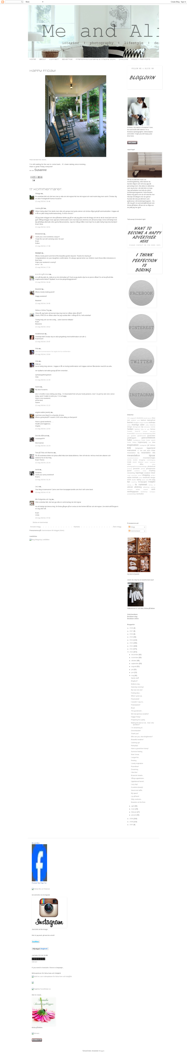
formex (152, 429)
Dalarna (152, 425)
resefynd (147, 473)
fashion (137, 429)
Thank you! (135, 733)
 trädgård (131, 418)
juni (132, 672)
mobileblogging (151, 460)
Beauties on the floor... (138, 802)
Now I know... (135, 754)
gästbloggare (131, 438)
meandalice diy (133, 453)
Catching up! (135, 743)
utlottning (138, 487)
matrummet (131, 450)
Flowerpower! (135, 705)
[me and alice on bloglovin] (40, 949)
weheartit (129, 489)
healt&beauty (136, 440)
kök (129, 448)
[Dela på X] (36, 177)
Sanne (37, 387)
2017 (131, 631)
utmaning (146, 487)
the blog (152, 480)
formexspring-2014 (149, 433)
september (135, 663)
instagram (143, 445)
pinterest (129, 468)
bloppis (141, 422)
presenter (136, 468)
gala (128, 435)
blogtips (136, 422)
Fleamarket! (135, 699)
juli (132, 669)
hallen (129, 440)
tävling (151, 485)
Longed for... (135, 757)
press (143, 468)
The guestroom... (137, 711)
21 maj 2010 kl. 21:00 (42, 380)
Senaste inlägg (35, 527)
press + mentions (140, 59)
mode (129, 462)
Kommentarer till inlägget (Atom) (53, 530)
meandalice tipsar (141, 455)
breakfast (146, 422)
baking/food (151, 420)
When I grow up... (137, 696)
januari (133, 815)
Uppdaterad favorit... (138, 781)
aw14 (138, 420)
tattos (147, 479)
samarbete (134, 475)
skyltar (129, 477)
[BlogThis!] (34, 177)
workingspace (132, 492)
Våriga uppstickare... (138, 778)
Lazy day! (134, 784)
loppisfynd (151, 448)
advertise (67, 59)
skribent (153, 475)
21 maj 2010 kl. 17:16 (42, 267)
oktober (134, 661)
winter (138, 489)
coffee (147, 425)
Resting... (134, 760)
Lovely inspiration (137, 763)
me (138, 450)
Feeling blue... (136, 693)
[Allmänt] (35, 1033)
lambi (37, 470)
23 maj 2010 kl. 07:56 (42, 518)
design (129, 427)
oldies (153, 464)
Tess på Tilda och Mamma (44, 453)
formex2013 (131, 433)
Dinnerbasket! (136, 731)
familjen (130, 429)
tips (128, 482)
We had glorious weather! (140, 714)
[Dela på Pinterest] (41, 177)
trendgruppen (142, 482)
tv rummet (141, 484)
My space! (134, 793)
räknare (34, 962)
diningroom (136, 427)
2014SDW (139, 418)
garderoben (151, 436)
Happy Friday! (135, 717)
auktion (133, 420)
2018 (131, 628)
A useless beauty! (137, 787)
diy (142, 427)
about (42, 59)
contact (54, 59)
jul (148, 445)
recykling (152, 471)
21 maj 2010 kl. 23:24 (42, 446)
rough (129, 475)
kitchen (152, 445)
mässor (140, 462)
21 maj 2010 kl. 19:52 (42, 327)
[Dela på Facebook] (39, 177)
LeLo (37, 486)
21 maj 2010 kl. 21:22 (42, 405)
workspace (152, 491)
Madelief (38, 289)
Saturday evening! (137, 687)
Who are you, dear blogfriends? (142, 737)
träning (129, 485)
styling (139, 480)
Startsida (77, 527)
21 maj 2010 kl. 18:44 (42, 282)
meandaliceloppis (149, 458)
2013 (131, 643)
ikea (153, 442)
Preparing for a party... (138, 720)
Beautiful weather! (137, 739)
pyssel (129, 471)
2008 (131, 822)
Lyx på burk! (135, 796)
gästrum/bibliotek (148, 438)
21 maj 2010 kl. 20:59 (42, 354)
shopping (146, 475)
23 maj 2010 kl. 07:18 (42, 492)
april (133, 806)
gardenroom (141, 435)
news (129, 464)
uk (154, 485)
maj (132, 675)
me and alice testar (147, 450)
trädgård (151, 482)
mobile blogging (139, 460)
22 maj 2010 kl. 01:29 (42, 480)
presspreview (150, 468)
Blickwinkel (39, 234)
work (153, 489)
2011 (131, 649)
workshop (144, 491)
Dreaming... (135, 769)
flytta (142, 429)
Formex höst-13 (133, 431)
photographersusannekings (137, 466)
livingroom (139, 448)
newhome (152, 462)
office (141, 464)
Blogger (101, 1051)
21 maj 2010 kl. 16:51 (42, 227)
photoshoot (151, 466)
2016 (131, 634)
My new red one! (136, 690)
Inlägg (132, 527)
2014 (131, 640)
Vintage (38, 193)
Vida (36, 348)
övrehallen (140, 494)
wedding (153, 487)
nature (146, 462)
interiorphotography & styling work (96, 59)
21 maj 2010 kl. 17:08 (42, 246)
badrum (143, 420)
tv (133, 485)
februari (134, 812)
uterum (130, 487)
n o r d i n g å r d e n (42, 274)
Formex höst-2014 (149, 431)
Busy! (133, 708)
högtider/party (142, 442)
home (33, 59)
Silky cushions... (136, 799)
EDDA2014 (147, 427)
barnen (130, 422)
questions (137, 470)
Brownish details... (137, 775)
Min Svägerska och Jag (43, 499)
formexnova (138, 433)
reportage (139, 473)
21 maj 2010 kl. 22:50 (42, 429)
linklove (123, 59)
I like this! (134, 772)
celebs (129, 425)
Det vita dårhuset (41, 436)
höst (150, 442)
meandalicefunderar (132, 458)
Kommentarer (135, 531)
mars (133, 809)
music (135, 462)
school (139, 475)
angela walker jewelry (42, 412)
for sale (147, 429)
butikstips (152, 422)
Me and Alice (36, 843)
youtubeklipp (131, 494)
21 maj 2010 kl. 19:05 (42, 303)
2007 (131, 825)
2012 (131, 646)
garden (133, 435)
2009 (131, 819)
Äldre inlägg (117, 527)
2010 (131, 652)
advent (149, 418)
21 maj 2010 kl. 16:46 (42, 201)
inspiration (133, 445)
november (135, 657)
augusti (134, 666)
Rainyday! (134, 745)
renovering (131, 473)
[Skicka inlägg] (33, 180)
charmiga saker (138, 425)
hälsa (134, 442)
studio (134, 479)
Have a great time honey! (139, 748)
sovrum (135, 477)
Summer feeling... (137, 751)
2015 (131, 637)
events (153, 427)
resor (153, 473)
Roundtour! (135, 766)
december (135, 655)
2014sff (145, 418)
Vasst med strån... (137, 790)
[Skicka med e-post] (31, 177)
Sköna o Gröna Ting (42, 310)
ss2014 (140, 477)
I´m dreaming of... (137, 728)
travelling (134, 482)
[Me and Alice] (39, 881)
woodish (145, 489)
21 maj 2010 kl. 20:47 (42, 342)
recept (144, 470)
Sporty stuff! (135, 678)
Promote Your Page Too (39, 883)
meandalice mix (148, 453)
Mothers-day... (136, 684)
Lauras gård (39, 208)
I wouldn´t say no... (137, 702)
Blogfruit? (134, 681)
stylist (143, 479)
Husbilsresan (39, 334)
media (129, 460)
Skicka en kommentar (40, 522)
